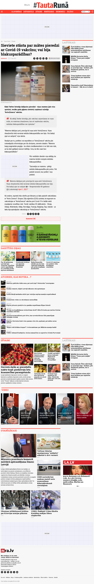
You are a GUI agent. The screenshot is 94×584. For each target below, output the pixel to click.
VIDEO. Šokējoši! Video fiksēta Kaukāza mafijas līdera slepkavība (44, 513)
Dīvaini (39, 12)
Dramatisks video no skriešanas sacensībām (21, 300)
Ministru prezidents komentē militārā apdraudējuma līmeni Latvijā (17, 462)
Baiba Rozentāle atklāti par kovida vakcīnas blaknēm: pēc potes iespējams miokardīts (38, 265)
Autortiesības (37, 577)
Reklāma (8, 577)
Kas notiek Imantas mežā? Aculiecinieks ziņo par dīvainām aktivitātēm (39, 357)
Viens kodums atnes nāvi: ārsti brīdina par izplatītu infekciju (81, 77)
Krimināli (60, 12)
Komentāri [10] (30, 219)
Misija (12, 577)
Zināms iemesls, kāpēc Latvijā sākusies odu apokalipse (25, 289)
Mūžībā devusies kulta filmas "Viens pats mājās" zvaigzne (80, 58)
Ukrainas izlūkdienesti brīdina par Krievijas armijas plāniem (14, 512)
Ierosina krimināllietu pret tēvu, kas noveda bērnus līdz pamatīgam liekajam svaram (30, 316)
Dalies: (24, 214)
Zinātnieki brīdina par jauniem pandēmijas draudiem (22, 264)
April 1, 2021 (22, 189)
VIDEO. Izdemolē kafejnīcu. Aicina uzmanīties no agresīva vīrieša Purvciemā (33, 333)
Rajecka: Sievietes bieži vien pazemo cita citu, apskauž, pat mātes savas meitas (31, 321)
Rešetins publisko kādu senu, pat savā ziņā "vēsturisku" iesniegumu (30, 283)
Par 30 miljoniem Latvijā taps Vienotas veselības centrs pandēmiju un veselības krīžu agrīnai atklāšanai (7, 266)
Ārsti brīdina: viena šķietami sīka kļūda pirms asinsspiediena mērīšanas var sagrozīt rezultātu (82, 49)
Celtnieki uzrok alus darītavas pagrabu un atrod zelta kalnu (40, 376)
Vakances (51, 577)
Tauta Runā (7, 41)
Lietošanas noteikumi (28, 577)
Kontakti (56, 577)
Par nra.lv (3, 577)
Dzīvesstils (29, 12)
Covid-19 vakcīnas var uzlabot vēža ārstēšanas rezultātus (52, 264)
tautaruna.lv (4, 58)
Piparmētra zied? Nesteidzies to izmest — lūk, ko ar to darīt (82, 86)
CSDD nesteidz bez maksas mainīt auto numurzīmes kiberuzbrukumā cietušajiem (46, 481)
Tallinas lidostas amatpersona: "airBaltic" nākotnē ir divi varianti (47, 453)
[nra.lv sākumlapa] (27, 5)
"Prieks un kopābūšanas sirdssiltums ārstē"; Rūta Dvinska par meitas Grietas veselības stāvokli (33, 310)
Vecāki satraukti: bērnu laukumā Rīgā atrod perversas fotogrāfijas (54, 356)
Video (5, 389)
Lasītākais (68, 42)
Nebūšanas (49, 12)
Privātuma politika (18, 577)
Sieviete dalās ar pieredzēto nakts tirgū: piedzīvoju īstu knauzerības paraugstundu (16, 370)
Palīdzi (70, 12)
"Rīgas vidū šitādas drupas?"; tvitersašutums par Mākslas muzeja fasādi (31, 327)
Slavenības (16, 12)
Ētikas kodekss (44, 577)
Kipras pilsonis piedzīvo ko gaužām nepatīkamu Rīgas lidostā (28, 305)
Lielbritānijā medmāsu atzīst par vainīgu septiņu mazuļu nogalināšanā (31, 294)
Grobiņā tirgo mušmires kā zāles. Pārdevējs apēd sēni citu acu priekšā (54, 377)
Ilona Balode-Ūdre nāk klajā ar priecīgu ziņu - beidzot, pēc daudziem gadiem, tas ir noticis (82, 68)
